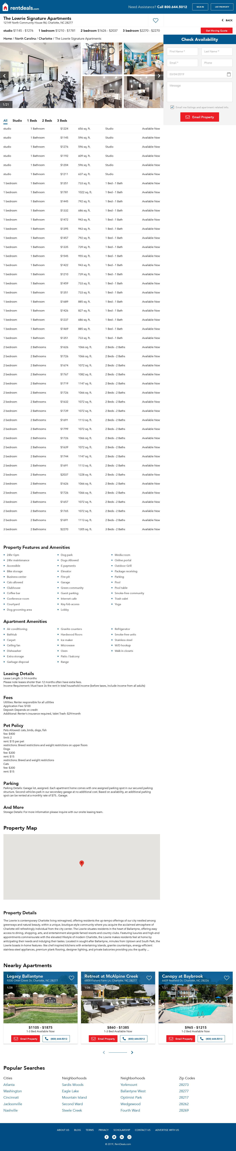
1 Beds (32, 120)
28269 (184, 1110)
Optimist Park (131, 1097)
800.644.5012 (172, 7)
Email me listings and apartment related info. (202, 107)
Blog (77, 1130)
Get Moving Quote (216, 30)
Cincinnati (11, 1097)
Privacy (104, 1130)
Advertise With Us (167, 1130)
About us (63, 1130)
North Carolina (25, 38)
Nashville (10, 1110)
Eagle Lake (70, 1091)
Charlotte (45, 38)
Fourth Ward (130, 1110)
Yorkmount (129, 1085)
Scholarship (122, 1130)
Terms (90, 1130)
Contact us (142, 1130)
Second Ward (72, 1104)
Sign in (200, 6)
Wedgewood (130, 1104)
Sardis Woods (72, 1085)
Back (229, 20)
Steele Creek (72, 1110)
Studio (17, 120)
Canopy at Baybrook (182, 976)
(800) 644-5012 (58, 1039)
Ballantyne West (133, 1091)
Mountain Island (74, 1097)
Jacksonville (12, 1104)
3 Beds (62, 120)
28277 (184, 1091)
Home (7, 38)
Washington (12, 1091)
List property (222, 6)
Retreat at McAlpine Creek (111, 976)
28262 (184, 1104)
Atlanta (9, 1085)
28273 (184, 1085)
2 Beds (47, 120)
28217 (184, 1097)
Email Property (202, 117)
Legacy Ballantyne (25, 976)
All (5, 120)
